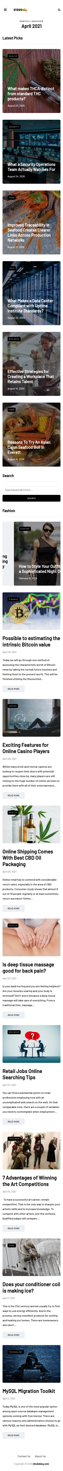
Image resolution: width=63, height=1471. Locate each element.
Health (13, 56)
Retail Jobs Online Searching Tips (22, 1074)
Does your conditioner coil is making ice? (31, 1287)
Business (14, 339)
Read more (13, 689)
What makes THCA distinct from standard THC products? (31, 93)
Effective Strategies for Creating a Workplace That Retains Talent (31, 376)
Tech (11, 268)
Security (14, 127)
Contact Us (23, 1456)
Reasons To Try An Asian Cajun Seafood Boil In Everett (29, 447)
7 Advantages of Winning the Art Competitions (30, 1180)
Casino (13, 706)
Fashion (13, 529)
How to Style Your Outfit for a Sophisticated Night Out (31, 569)
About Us (40, 1456)
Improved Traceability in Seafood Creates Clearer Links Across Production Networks (29, 232)
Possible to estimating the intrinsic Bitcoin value (31, 641)
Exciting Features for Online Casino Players (26, 748)
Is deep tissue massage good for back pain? (28, 967)
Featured (14, 1139)
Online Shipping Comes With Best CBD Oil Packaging (28, 857)
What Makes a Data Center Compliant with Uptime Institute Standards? (30, 305)
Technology (16, 1352)
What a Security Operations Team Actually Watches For (31, 167)
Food (11, 198)
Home (12, 1245)
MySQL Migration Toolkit (29, 1391)
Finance (13, 599)
